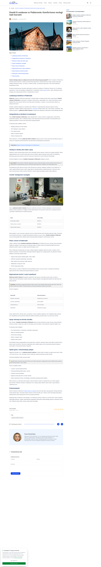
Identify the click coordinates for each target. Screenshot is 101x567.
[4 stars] (60, 409)
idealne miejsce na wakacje (30, 391)
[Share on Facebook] (58, 424)
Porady (60, 2)
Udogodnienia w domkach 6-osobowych (21, 58)
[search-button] (87, 2)
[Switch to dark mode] (91, 3)
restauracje (35, 108)
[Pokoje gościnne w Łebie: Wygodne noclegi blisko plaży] (69, 29)
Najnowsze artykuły (38, 2)
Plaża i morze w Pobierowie (18, 65)
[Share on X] (62, 424)
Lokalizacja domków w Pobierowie (20, 55)
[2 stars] (57, 409)
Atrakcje (50, 2)
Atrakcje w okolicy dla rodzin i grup (20, 60)
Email (39, 459)
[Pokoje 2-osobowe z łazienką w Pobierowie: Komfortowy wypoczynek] (69, 16)
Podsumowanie (15, 76)
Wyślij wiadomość (15, 473)
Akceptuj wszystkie (14, 563)
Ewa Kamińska (29, 434)
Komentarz (13, 464)
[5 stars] (62, 409)
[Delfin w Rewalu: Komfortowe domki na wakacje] (69, 36)
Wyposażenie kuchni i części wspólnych (21, 68)
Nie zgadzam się (14, 560)
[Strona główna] (9, 8)
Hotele (45, 2)
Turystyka (55, 2)
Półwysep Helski (66, 2)
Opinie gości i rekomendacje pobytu (20, 73)
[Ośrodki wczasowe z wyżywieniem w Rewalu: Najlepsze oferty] (69, 49)
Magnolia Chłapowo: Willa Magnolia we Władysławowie (28, 145)
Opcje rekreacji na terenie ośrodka (20, 71)
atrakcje (45, 90)
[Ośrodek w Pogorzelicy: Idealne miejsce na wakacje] (69, 23)
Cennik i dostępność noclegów (19, 63)
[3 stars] (59, 409)
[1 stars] (55, 409)
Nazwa (13, 459)
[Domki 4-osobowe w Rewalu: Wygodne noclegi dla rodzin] (69, 42)
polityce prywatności (18, 557)
